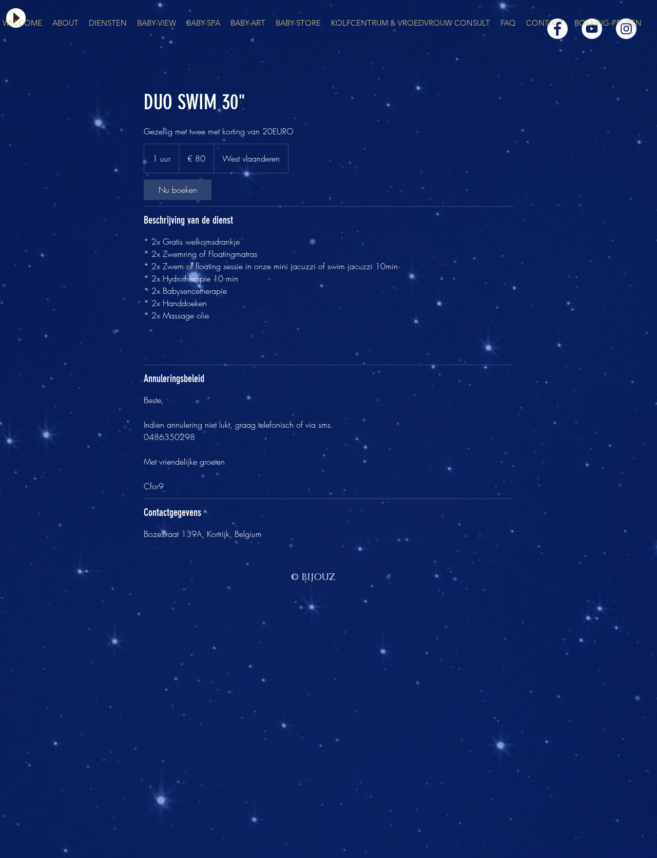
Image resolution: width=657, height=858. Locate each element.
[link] (177, 189)
